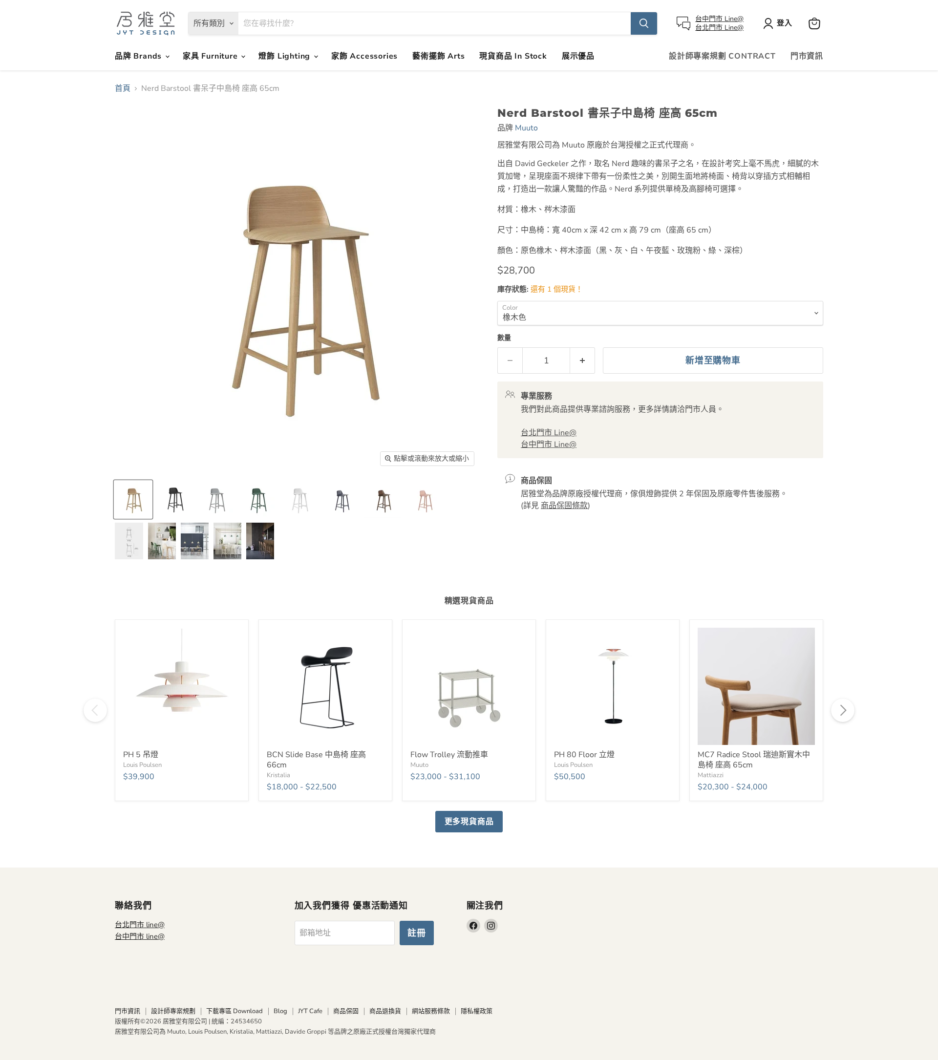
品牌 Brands (139, 56)
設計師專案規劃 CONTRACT (722, 56)
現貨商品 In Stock (513, 56)
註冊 (416, 933)
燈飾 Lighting (285, 56)
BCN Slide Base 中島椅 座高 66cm (316, 759)
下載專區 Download (234, 1011)
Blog (280, 1011)
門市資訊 (806, 56)
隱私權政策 (476, 1011)
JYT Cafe (310, 1011)
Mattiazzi (711, 775)
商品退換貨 (385, 1011)
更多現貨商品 (469, 821)
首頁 (122, 88)
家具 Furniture (211, 56)
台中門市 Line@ (719, 18)
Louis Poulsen (142, 765)
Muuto (526, 128)
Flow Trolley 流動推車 (449, 754)
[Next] (842, 710)
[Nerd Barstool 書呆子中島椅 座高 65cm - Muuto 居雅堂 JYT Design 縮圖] (340, 499)
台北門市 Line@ (719, 27)
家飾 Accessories (364, 56)
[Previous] (95, 710)
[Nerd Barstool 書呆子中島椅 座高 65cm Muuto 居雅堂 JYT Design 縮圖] (133, 499)
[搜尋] (644, 23)
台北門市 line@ (140, 925)
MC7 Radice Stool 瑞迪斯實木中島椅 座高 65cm (754, 759)
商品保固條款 (564, 505)
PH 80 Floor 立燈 (584, 754)
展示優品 (578, 56)
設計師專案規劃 (173, 1011)
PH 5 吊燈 (140, 754)
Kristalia (278, 775)
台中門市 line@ (140, 936)
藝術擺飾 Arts (438, 56)
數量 (504, 338)
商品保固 (346, 1011)
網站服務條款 (431, 1011)
